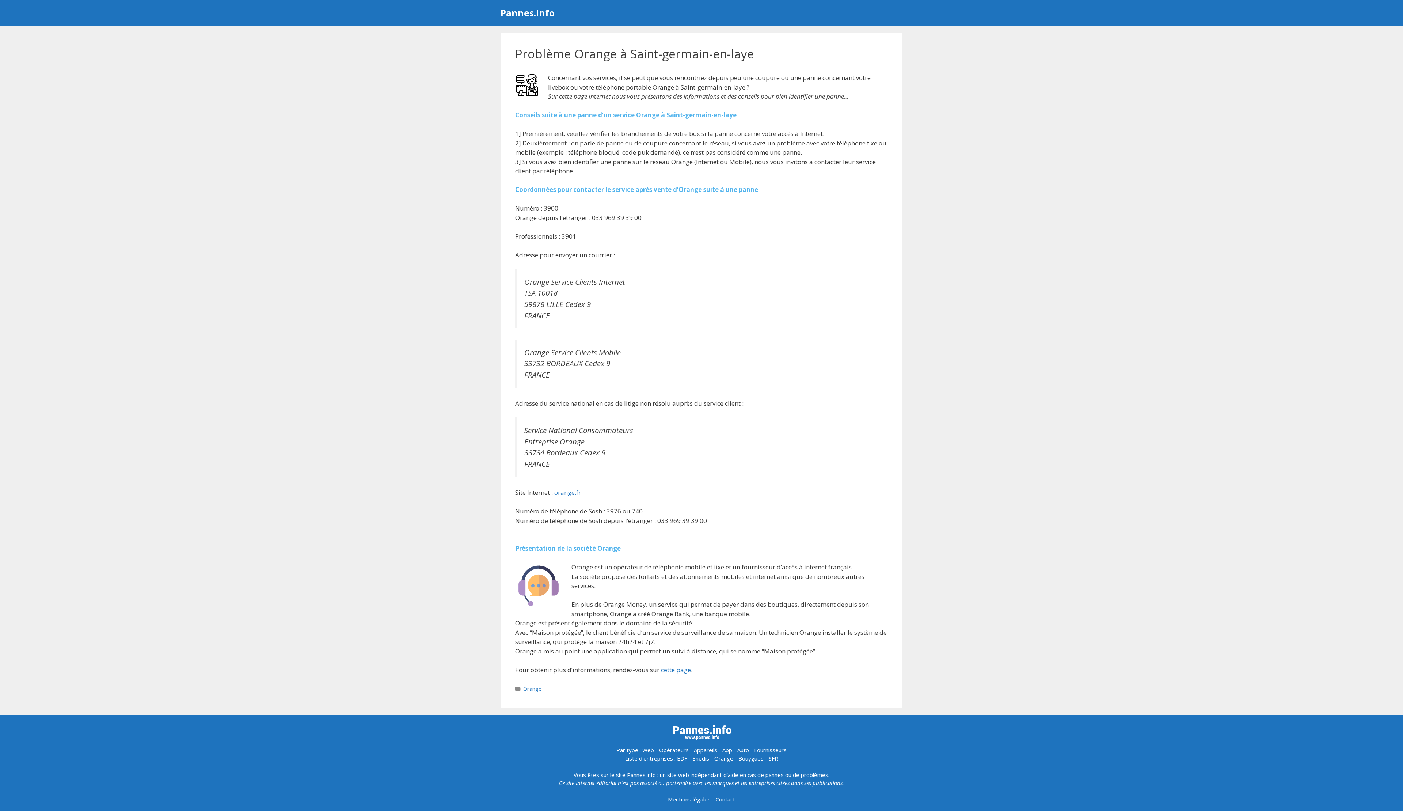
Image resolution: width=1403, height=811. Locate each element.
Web (648, 750)
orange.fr (567, 492)
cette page (676, 670)
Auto (743, 750)
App (727, 750)
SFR (773, 758)
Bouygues (751, 758)
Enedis (700, 758)
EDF (682, 758)
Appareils (705, 750)
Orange (532, 688)
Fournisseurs (770, 750)
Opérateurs (674, 750)
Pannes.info (528, 13)
